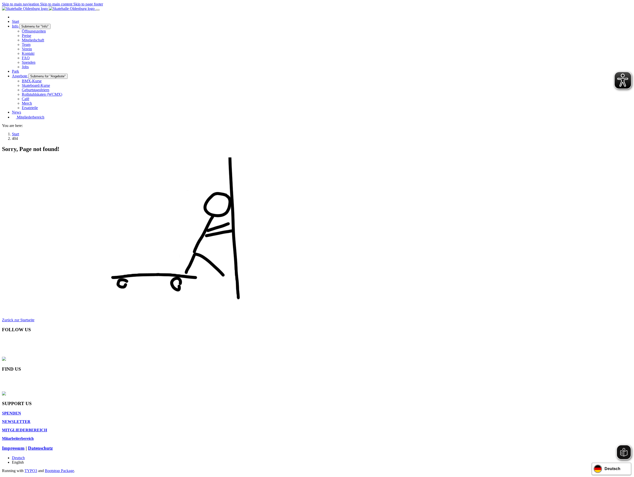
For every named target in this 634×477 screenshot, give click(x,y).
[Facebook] (4, 339)
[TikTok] (4, 354)
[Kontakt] (4, 379)
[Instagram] (4, 344)
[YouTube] (4, 349)
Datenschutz (40, 448)
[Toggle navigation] (98, 10)
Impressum (13, 448)
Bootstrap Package (59, 471)
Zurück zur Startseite (18, 320)
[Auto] (4, 389)
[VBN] (4, 384)
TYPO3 (31, 471)
